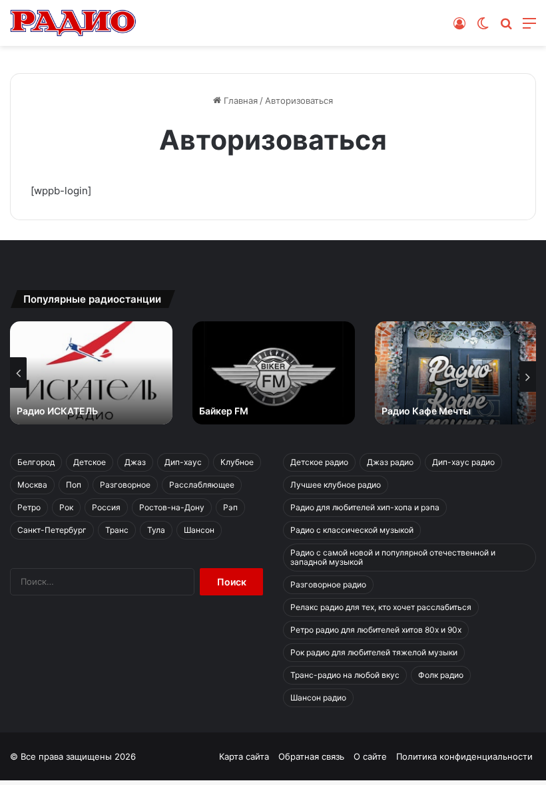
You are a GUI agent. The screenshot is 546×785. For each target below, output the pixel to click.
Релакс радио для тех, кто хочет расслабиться (380, 607)
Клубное (237, 462)
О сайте (370, 756)
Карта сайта (244, 756)
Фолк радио (440, 675)
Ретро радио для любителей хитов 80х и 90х (375, 630)
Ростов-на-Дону (171, 507)
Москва (32, 485)
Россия (106, 507)
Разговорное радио (328, 584)
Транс (117, 530)
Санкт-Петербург (52, 530)
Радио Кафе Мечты (426, 410)
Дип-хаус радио (463, 462)
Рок (66, 507)
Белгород (36, 462)
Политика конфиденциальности (464, 756)
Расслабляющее (201, 485)
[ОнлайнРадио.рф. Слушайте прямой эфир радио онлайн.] (73, 23)
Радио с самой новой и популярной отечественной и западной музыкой (392, 557)
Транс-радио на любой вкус (345, 675)
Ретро (29, 507)
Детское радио (319, 462)
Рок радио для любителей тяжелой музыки (373, 652)
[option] (91, 372)
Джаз (135, 462)
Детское (89, 462)
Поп (73, 485)
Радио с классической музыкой (351, 530)
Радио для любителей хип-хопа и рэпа (364, 507)
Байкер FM (223, 410)
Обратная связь (311, 756)
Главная (239, 100)
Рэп (230, 507)
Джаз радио (390, 462)
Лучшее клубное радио (335, 485)
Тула (156, 530)
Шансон (199, 530)
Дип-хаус (183, 462)
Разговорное (125, 485)
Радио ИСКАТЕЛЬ (57, 410)
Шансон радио (318, 698)
